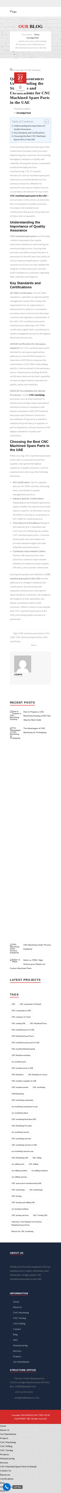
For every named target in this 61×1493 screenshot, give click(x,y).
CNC (13, 1004)
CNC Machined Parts (38, 1023)
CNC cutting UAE (18, 1023)
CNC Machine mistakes (20, 1055)
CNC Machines (17, 1074)
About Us (4, 1430)
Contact (17, 1329)
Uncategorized (33, 38)
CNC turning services (20, 1215)
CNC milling (33, 1164)
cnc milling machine (19, 1170)
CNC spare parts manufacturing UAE (26, 1183)
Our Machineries (21, 1361)
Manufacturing (20, 1345)
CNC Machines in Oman (37, 1074)
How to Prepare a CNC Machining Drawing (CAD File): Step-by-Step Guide (37, 716)
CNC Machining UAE (19, 1158)
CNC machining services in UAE (24, 1145)
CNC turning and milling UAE (23, 1202)
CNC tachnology (18, 1190)
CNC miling (36, 1158)
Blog (15, 1334)
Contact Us (5, 1470)
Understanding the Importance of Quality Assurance (29, 127)
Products (4, 1454)
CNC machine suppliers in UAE (23, 1081)
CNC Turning (19, 1318)
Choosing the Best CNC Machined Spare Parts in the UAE (30, 138)
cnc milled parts (17, 1164)
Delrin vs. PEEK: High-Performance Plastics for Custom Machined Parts (27, 964)
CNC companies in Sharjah (30, 1004)
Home (36, 34)
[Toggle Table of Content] (45, 121)
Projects (17, 1356)
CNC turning (16, 1196)
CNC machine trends (19, 1087)
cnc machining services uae (22, 1151)
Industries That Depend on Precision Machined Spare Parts (26, 1223)
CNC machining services (21, 1138)
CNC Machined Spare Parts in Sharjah (18, 1466)
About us (17, 1307)
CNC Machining (21, 1312)
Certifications (6, 1478)
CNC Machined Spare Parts (28, 637)
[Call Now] (7, 1487)
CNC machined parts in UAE (22, 1030)
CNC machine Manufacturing (23, 1049)
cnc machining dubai (19, 1113)
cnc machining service (20, 1132)
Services (17, 1350)
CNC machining (39, 1087)
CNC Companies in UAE (21, 1010)
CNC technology (36, 1190)
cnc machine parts (18, 1062)
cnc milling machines (39, 1170)
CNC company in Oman (21, 1017)
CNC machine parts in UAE (22, 1068)
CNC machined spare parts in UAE (25, 1042)
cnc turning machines (20, 1209)
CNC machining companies (22, 1100)
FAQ (15, 1339)
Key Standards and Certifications (29, 132)
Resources (5, 1474)
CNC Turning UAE (40, 1215)
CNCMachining (17, 1094)
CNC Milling (19, 1323)
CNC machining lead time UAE (23, 1119)
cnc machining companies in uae (24, 1106)
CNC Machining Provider (21, 1126)
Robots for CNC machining (22, 1231)
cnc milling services (19, 1177)
